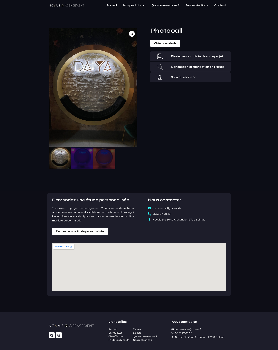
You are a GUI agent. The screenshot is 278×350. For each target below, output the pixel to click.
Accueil (112, 5)
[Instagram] (59, 335)
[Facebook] (52, 335)
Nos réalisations (197, 5)
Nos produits (132, 5)
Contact (220, 5)
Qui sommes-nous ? (166, 5)
